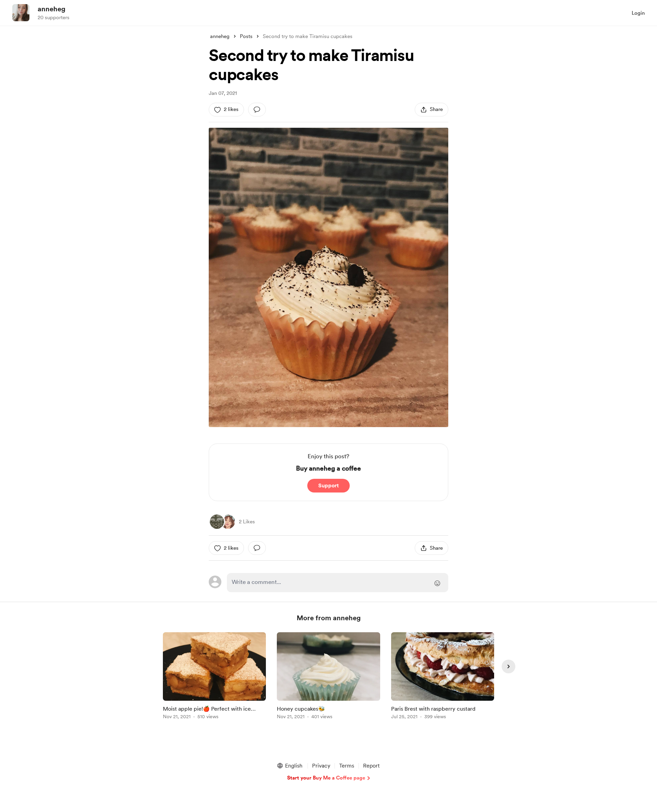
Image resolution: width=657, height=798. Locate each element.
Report (371, 765)
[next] (508, 666)
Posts (246, 36)
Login (638, 13)
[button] (289, 766)
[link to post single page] (214, 676)
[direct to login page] (337, 582)
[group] (214, 676)
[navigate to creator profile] (20, 12)
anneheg (51, 9)
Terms (346, 765)
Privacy (321, 765)
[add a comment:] (257, 109)
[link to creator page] (217, 521)
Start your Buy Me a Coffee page (326, 778)
